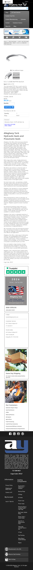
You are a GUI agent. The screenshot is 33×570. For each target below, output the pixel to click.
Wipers (20, 542)
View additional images (17, 70)
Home (5, 41)
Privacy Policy (9, 485)
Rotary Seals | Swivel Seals (21, 517)
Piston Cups (21, 500)
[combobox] (16, 8)
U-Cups (20, 532)
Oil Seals (20, 497)
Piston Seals (21, 503)
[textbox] (15, 8)
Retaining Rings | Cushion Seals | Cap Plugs (22, 508)
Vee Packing (21, 535)
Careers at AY (9, 492)
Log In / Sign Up (9, 501)
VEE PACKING (12, 41)
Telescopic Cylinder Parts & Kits (22, 528)
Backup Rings (21, 491)
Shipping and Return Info (9, 489)
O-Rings (20, 494)
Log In (26, 1)
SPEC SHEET (8, 125)
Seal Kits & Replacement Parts (21, 522)
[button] (27, 8)
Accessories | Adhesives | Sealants (21, 487)
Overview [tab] (6, 119)
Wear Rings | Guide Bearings (22, 539)
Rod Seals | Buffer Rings (22, 513)
